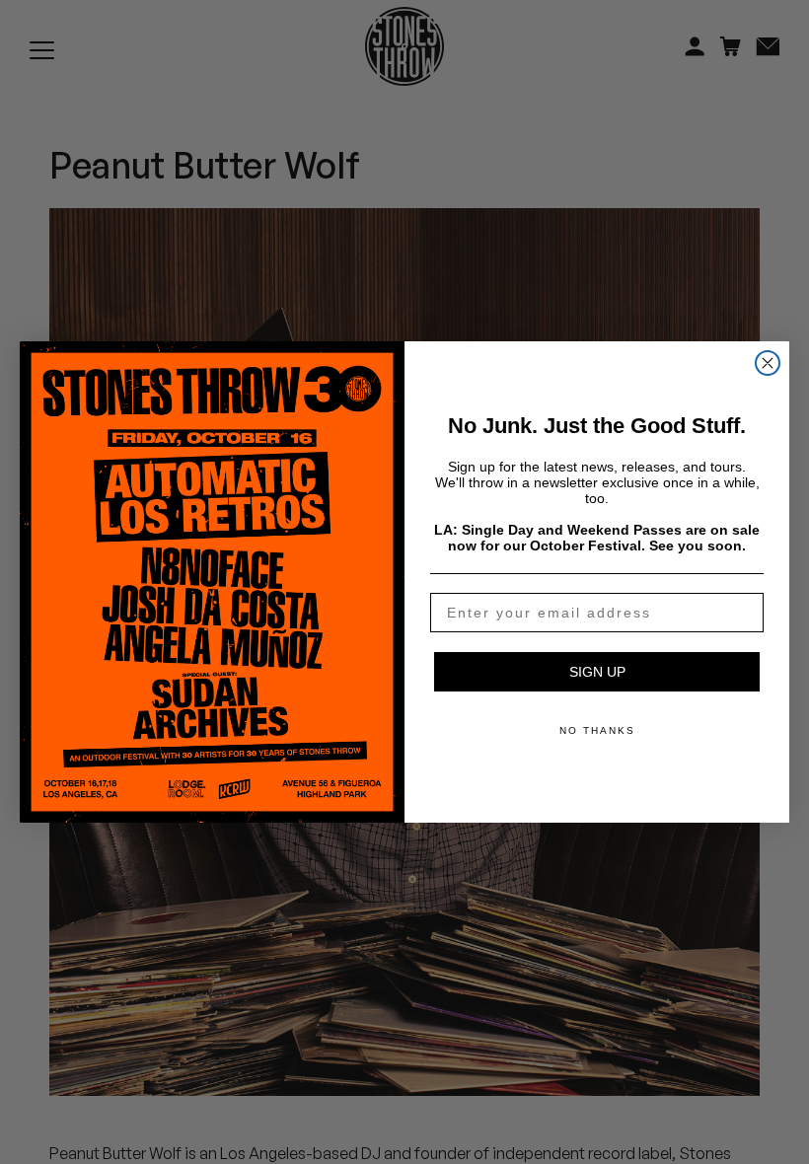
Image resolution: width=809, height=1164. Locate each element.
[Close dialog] (767, 363)
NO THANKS (597, 730)
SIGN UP (597, 672)
